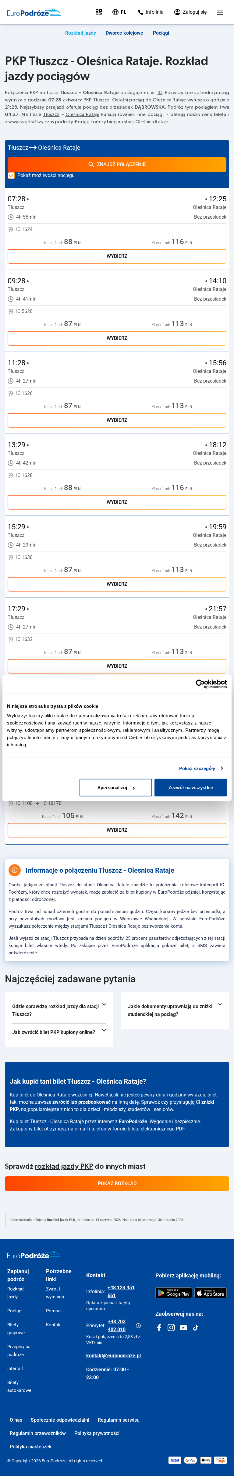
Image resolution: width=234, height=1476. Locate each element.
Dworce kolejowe (124, 33)
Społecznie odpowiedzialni (60, 1420)
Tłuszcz (51, 114)
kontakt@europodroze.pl (113, 1355)
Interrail (15, 1368)
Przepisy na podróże (18, 1350)
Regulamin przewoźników (38, 1433)
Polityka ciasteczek (30, 1447)
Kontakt (54, 1325)
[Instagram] (171, 1327)
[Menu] (220, 12)
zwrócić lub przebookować (81, 1102)
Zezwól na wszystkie (190, 787)
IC (160, 92)
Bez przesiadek (210, 217)
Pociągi (161, 33)
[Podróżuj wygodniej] (98, 12)
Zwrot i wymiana (55, 1293)
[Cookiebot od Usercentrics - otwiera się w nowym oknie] (200, 683)
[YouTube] (183, 1327)
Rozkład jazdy (80, 33)
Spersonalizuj (112, 787)
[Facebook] (159, 1327)
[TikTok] (195, 1327)
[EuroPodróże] (34, 1254)
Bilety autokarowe (19, 1386)
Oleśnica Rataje (82, 114)
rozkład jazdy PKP (64, 1166)
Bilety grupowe (16, 1328)
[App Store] (210, 1293)
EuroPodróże (133, 1121)
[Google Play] (173, 1293)
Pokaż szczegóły (197, 768)
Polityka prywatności (96, 1433)
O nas (16, 1420)
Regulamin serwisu (119, 1420)
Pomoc (53, 1311)
